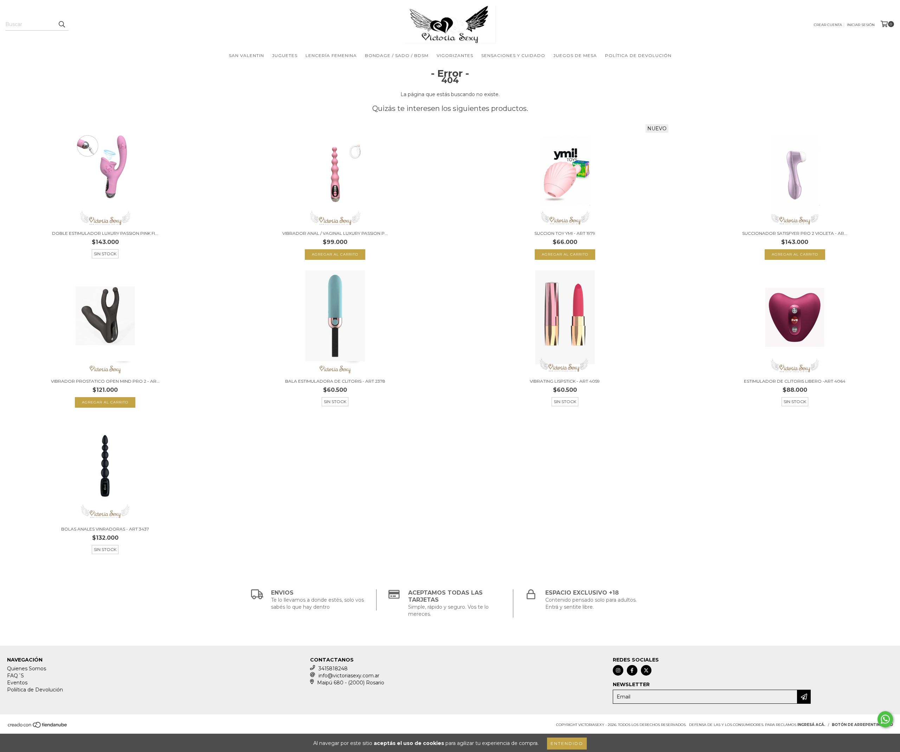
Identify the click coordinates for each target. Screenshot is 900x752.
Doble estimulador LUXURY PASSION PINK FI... (105, 233)
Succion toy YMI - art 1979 (564, 233)
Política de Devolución (638, 55)
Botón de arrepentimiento (862, 724)
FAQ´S (15, 675)
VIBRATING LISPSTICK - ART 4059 (565, 381)
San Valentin (246, 55)
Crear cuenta (828, 25)
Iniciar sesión (861, 25)
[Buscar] (61, 24)
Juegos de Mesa (575, 55)
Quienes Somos (26, 668)
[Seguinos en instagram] (618, 670)
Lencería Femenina (331, 55)
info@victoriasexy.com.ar (349, 675)
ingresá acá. (811, 724)
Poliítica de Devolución (35, 690)
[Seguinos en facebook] (632, 670)
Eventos (17, 682)
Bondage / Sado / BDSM (397, 55)
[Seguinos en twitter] (646, 670)
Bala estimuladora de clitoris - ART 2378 (335, 381)
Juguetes (284, 55)
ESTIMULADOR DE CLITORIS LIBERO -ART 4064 (795, 381)
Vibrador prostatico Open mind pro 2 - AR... (105, 381)
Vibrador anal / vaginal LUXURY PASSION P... (335, 233)
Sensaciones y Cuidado (513, 55)
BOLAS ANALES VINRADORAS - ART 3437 (105, 529)
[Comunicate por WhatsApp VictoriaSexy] (885, 719)
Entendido (567, 743)
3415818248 (333, 668)
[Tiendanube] (38, 727)
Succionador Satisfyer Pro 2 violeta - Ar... (794, 233)
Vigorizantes (455, 55)
